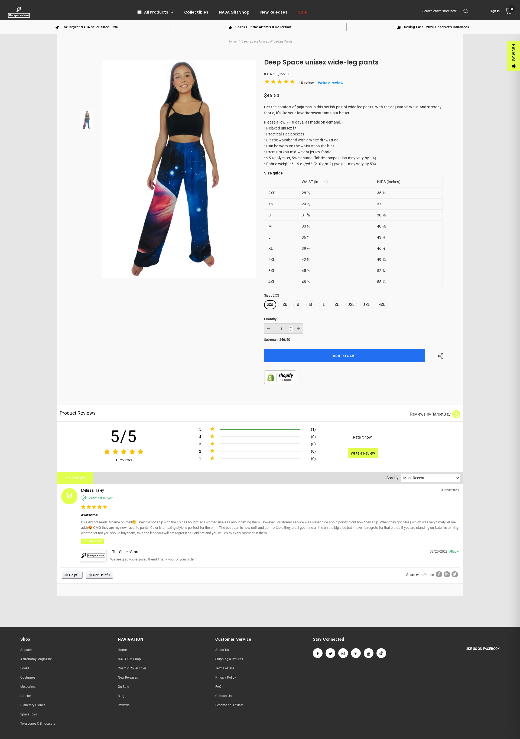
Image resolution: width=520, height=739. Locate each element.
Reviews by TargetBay (430, 414)
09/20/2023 (450, 490)
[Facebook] (318, 653)
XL (337, 305)
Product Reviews (78, 413)
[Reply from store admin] (93, 555)
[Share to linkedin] (447, 574)
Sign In (495, 11)
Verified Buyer (101, 498)
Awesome (89, 515)
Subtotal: (271, 340)
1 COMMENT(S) (92, 541)
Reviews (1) (75, 478)
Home (231, 41)
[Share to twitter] (454, 574)
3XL (366, 305)
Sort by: (392, 478)
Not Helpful (101, 575)
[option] (86, 27)
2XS (270, 305)
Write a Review (363, 453)
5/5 (123, 436)
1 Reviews (123, 460)
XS (285, 305)
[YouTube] (368, 653)
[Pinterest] (356, 653)
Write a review (330, 83)
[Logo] (19, 12)
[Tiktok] (381, 653)
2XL (351, 305)
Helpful (74, 575)
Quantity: (271, 319)
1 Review (306, 83)
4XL (382, 305)
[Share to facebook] (439, 574)
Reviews (513, 52)
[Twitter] (330, 653)
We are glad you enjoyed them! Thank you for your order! (153, 559)
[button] (280, 82)
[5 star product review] (94, 507)
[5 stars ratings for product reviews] (123, 452)
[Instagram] (343, 653)
